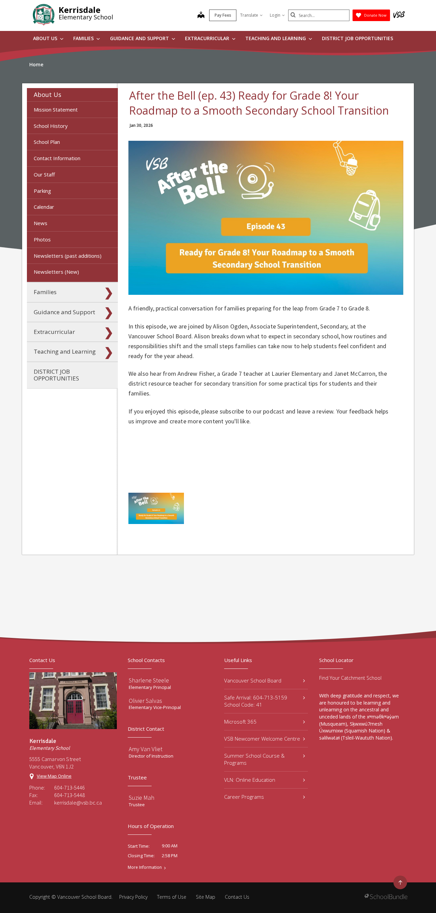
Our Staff (44, 174)
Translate (249, 15)
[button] (109, 94)
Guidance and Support (140, 38)
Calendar (44, 206)
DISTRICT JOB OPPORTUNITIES (357, 38)
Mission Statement (56, 109)
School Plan (47, 141)
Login (275, 15)
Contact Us (237, 897)
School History (51, 125)
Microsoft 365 (240, 721)
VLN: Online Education (249, 779)
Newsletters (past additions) (68, 255)
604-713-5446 (69, 787)
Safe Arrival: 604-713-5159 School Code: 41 (255, 701)
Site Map (205, 897)
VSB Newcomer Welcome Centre (262, 738)
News (40, 223)
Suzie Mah (141, 797)
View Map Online (54, 776)
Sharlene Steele (149, 680)
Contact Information (57, 158)
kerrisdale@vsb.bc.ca (78, 802)
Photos (42, 239)
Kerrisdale (79, 9)
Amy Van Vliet (145, 749)
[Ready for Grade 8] (156, 508)
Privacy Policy (133, 897)
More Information (145, 867)
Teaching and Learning (276, 38)
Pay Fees (223, 15)
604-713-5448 (69, 795)
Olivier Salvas (145, 701)
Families (84, 38)
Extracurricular (208, 38)
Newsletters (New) (56, 271)
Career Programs (244, 796)
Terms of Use (171, 897)
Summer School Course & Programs (254, 759)
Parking (42, 190)
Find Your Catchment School (350, 678)
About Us (46, 38)
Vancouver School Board (252, 680)
